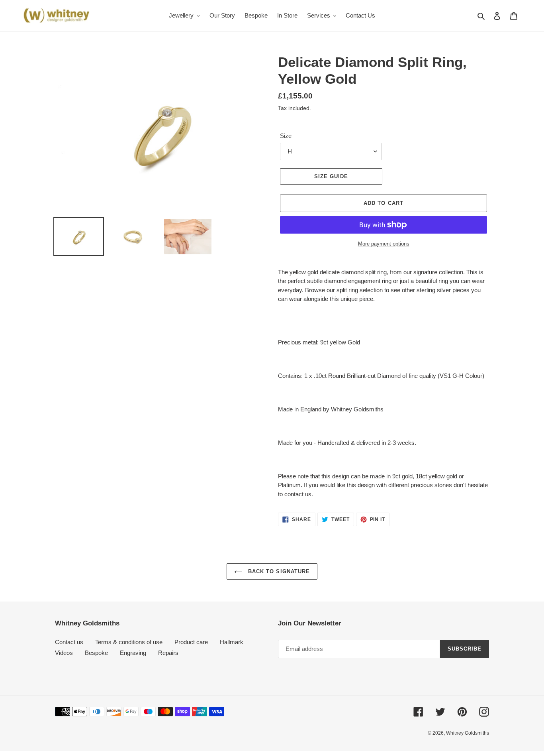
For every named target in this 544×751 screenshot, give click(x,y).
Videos (64, 652)
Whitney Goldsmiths (467, 733)
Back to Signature (278, 571)
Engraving (133, 652)
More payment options (383, 244)
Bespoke (96, 652)
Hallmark (231, 642)
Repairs (168, 652)
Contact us (69, 642)
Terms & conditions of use (128, 642)
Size (286, 135)
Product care (191, 642)
